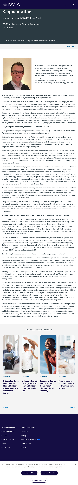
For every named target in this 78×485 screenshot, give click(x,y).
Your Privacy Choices (28, 439)
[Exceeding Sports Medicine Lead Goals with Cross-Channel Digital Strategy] (48, 354)
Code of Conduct (8, 439)
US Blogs (27, 41)
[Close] (76, 464)
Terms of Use (26, 443)
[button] (6, 408)
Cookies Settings (39, 480)
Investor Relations (9, 427)
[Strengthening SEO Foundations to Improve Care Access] (66, 354)
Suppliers (24, 431)
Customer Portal (8, 431)
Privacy (23, 435)
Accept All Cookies (49, 473)
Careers (5, 435)
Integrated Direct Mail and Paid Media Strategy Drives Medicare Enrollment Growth (11, 387)
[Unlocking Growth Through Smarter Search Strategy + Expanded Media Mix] (30, 354)
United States (20, 41)
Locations (12, 41)
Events (4, 443)
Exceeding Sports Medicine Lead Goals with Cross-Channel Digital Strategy (48, 386)
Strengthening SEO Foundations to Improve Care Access (66, 384)
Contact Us (6, 447)
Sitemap (24, 447)
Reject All (29, 473)
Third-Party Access (28, 427)
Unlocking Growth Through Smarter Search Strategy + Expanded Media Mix (30, 386)
